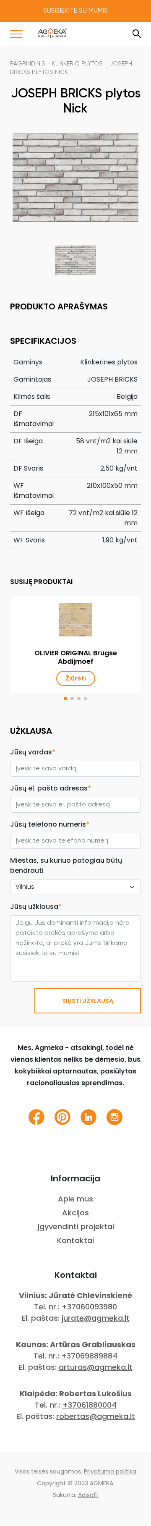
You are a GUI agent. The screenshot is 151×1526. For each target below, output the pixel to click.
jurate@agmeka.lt (96, 1318)
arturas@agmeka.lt (96, 1367)
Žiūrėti (75, 678)
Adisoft (88, 1495)
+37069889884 (89, 1356)
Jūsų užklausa (36, 906)
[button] (65, 698)
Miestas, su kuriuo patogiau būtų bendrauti (66, 865)
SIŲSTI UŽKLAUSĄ (87, 1001)
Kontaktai (75, 1240)
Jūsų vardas (32, 752)
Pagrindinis (27, 64)
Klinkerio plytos (77, 64)
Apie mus (75, 1199)
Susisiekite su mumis (75, 11)
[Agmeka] (52, 33)
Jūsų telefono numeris (49, 824)
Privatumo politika (110, 1471)
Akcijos (75, 1212)
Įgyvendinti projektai (75, 1226)
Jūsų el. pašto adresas (50, 788)
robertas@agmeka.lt (95, 1416)
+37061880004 (89, 1405)
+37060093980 (89, 1306)
